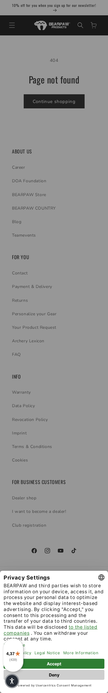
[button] (12, 681)
